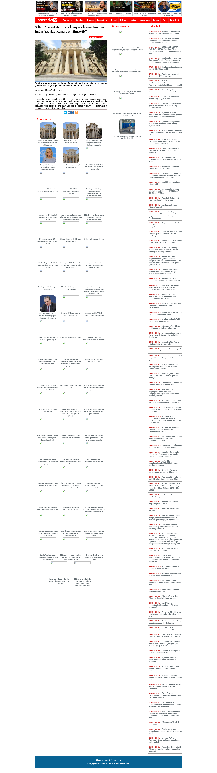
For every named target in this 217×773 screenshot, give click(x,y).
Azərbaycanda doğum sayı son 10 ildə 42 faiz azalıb (165, 68)
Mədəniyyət (145, 20)
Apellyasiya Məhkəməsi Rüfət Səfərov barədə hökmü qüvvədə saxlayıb (164, 376)
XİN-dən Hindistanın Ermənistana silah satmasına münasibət (94, 485)
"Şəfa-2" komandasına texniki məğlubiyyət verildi (164, 98)
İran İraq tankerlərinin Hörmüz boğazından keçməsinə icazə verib (164, 668)
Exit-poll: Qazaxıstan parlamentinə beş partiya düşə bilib (127, 137)
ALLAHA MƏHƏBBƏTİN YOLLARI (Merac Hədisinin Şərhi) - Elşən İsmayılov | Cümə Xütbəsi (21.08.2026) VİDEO (165, 487)
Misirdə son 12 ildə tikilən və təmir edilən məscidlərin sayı (165, 384)
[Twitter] (65, 112)
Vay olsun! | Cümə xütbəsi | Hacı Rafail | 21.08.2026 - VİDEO (127, 114)
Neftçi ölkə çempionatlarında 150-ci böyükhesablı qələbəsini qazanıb (164, 463)
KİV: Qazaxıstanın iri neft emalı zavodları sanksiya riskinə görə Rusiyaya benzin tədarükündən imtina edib (165, 83)
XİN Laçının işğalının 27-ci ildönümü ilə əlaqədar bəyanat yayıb (47, 241)
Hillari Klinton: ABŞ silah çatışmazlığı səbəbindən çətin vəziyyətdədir (165, 305)
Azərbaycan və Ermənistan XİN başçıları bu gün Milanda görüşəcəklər (94, 411)
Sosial (114, 20)
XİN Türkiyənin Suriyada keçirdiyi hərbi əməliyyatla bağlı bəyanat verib (94, 143)
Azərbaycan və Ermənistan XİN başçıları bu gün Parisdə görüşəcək (94, 387)
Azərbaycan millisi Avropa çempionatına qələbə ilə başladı (165, 622)
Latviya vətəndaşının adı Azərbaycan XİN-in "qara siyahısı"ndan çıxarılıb (94, 438)
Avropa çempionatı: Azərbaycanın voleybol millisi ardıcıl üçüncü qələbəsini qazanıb (163, 296)
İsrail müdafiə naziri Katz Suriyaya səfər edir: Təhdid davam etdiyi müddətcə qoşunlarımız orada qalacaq (165, 60)
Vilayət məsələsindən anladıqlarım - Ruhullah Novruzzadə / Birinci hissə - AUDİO (127, 71)
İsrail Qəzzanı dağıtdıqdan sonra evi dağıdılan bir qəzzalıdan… (165, 446)
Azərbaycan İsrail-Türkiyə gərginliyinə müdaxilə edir (165, 320)
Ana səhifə (67, 20)
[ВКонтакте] (69, 112)
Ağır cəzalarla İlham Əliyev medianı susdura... (71, 14)
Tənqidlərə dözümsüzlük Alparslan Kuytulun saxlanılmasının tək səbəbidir (165, 749)
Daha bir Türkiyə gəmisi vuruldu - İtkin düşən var (164, 652)
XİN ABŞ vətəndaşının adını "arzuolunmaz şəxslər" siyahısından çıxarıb (94, 217)
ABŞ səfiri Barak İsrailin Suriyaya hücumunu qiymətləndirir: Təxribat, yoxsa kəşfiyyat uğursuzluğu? (164, 518)
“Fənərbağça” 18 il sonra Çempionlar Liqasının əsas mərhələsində (165, 91)
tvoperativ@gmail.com (111, 760)
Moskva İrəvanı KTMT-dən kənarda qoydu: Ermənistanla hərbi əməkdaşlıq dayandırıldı (165, 234)
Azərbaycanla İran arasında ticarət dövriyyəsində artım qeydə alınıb (165, 731)
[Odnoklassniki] (76, 112)
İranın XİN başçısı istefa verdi (70, 337)
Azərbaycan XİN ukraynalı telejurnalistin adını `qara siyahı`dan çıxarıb (47, 361)
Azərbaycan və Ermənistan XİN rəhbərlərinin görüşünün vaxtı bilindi (48, 533)
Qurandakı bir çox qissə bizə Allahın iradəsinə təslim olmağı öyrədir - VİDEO (164, 124)
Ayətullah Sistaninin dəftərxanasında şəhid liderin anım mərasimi (163, 660)
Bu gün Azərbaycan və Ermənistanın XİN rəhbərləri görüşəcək (48, 462)
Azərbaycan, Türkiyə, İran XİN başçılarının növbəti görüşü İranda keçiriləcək (47, 438)
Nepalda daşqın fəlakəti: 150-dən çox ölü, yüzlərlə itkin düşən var (165, 32)
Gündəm (79, 20)
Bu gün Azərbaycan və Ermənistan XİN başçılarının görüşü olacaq (48, 557)
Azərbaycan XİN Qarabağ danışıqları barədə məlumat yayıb (48, 217)
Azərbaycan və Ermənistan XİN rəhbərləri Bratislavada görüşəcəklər (48, 143)
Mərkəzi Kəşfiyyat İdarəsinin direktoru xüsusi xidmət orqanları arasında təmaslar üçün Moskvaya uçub (162, 215)
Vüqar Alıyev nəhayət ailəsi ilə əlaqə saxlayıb (163, 549)
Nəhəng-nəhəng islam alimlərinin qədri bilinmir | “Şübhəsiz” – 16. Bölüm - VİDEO (165, 191)
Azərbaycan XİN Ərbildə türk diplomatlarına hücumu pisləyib (71, 191)
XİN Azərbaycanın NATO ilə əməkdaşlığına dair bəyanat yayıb (48, 265)
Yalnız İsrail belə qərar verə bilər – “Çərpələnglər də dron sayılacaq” (164, 150)
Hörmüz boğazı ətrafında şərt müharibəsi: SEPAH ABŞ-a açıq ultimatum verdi (165, 106)
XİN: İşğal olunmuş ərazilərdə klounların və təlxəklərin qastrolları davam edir (70, 485)
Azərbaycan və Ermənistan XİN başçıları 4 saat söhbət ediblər (94, 533)
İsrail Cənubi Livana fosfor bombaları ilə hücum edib (163, 629)
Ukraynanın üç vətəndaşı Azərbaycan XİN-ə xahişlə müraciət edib (94, 167)
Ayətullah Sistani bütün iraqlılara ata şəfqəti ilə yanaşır (164, 199)
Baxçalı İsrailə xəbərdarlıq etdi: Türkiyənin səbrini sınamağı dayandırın (165, 686)
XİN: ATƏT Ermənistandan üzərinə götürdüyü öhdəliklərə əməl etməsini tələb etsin (94, 509)
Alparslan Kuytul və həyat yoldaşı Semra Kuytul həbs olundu (165, 574)
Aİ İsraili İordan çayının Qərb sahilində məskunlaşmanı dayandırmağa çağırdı (164, 429)
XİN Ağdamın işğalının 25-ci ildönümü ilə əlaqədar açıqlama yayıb (71, 533)
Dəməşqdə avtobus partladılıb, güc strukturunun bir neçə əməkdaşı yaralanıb (163, 527)
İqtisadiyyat (102, 20)
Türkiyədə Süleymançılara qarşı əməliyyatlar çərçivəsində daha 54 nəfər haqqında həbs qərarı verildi (165, 175)
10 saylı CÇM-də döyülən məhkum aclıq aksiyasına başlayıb (165, 327)
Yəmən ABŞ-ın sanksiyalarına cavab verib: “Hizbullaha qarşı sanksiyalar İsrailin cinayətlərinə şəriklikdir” (164, 558)
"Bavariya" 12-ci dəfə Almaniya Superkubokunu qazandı (163, 597)
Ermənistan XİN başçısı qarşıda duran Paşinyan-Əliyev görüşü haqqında (48, 316)
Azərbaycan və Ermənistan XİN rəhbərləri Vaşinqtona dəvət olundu (94, 265)
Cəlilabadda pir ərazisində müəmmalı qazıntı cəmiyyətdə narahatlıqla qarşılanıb (165, 409)
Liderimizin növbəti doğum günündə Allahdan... (96, 14)
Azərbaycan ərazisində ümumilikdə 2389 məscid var (164, 75)
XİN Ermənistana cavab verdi (94, 239)
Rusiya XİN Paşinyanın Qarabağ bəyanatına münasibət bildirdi (48, 167)
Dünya (123, 20)
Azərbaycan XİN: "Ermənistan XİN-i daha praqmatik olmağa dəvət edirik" (71, 265)
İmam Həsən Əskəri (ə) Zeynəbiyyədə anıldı (164, 590)
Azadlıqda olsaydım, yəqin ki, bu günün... (120, 14)
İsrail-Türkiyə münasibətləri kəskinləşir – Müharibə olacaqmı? (163, 605)
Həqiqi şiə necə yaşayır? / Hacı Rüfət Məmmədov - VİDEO (127, 93)
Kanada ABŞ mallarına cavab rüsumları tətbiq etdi (164, 167)
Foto (164, 20)
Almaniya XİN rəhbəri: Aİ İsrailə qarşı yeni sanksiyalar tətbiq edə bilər (165, 614)
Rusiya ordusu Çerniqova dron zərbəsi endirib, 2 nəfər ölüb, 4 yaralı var (165, 133)
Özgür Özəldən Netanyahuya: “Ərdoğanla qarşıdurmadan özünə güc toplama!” (165, 695)
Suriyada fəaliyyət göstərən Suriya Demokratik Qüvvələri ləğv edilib (165, 159)
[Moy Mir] (72, 112)
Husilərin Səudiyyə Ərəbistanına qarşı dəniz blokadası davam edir (165, 677)
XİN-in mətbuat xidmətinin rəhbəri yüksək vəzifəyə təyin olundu (70, 462)
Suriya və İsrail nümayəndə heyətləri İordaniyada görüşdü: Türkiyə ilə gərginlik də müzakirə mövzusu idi (165, 419)
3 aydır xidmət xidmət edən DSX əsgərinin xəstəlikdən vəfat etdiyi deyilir (164, 225)
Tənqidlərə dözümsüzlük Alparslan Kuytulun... (47, 14)
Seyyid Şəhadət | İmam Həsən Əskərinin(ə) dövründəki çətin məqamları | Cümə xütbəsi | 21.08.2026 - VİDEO (164, 714)
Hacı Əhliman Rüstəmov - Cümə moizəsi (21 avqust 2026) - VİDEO (165, 636)
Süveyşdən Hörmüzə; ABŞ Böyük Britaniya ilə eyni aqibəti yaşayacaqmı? (165, 358)
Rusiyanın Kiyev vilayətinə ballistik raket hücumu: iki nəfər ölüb (165, 478)
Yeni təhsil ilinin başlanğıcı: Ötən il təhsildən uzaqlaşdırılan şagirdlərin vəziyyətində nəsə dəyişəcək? (164, 393)
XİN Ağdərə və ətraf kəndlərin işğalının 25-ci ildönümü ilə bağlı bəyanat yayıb (70, 557)
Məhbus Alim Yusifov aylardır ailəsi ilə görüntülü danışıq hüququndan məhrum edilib (163, 272)
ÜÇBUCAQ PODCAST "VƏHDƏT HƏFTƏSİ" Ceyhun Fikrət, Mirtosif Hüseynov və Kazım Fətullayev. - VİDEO (165, 50)
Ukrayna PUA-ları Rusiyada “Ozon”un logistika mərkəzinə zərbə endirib (164, 740)
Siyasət (90, 20)
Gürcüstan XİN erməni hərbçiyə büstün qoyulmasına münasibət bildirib (47, 387)
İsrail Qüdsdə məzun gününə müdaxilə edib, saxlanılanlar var (164, 279)
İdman (156, 20)
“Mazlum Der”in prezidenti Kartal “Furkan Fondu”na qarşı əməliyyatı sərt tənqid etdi (165, 704)
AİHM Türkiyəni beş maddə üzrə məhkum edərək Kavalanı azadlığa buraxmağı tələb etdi (163, 250)
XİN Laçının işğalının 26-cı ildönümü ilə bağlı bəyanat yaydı (94, 557)
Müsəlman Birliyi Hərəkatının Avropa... (145, 14)
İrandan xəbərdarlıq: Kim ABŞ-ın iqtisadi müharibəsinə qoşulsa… (165, 402)
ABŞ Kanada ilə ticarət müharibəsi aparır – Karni (164, 567)
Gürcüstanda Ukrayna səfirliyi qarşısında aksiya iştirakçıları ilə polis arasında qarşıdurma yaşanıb (164, 287)
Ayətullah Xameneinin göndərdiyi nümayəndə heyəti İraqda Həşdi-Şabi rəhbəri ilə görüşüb (164, 454)
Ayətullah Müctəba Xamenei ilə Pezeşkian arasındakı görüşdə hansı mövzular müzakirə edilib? (165, 115)
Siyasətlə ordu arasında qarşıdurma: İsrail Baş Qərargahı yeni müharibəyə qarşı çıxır (164, 644)
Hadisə (133, 20)
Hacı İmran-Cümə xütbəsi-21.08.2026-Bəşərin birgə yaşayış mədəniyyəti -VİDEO (127, 49)
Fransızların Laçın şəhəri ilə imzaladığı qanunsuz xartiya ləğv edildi (59, 581)
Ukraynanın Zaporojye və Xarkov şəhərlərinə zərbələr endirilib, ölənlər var (165, 335)
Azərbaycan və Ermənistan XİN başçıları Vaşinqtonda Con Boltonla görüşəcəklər (71, 217)
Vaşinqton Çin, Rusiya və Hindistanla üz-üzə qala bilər (165, 343)
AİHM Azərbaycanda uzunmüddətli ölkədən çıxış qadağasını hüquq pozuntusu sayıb (164, 141)
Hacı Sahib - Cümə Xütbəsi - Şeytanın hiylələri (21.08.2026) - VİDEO (165, 582)
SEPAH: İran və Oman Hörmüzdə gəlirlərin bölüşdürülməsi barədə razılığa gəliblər (164, 40)
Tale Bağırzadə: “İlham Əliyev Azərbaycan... (169, 14)
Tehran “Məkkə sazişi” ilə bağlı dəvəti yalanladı (165, 350)
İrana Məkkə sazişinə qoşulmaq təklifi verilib (163, 503)
